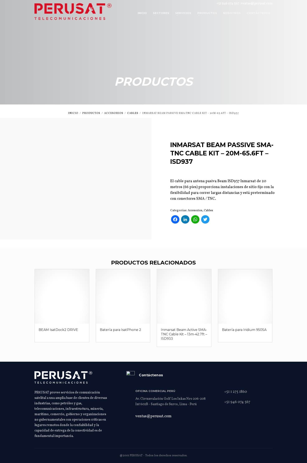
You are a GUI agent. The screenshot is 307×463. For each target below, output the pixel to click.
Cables (208, 210)
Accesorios (195, 210)
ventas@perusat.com (257, 3)
